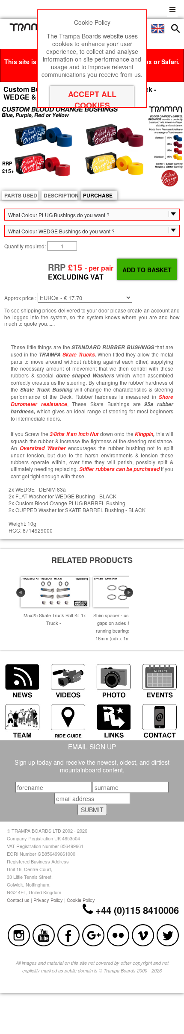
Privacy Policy (48, 899)
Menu (172, 8)
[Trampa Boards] (32, 29)
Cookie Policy (81, 899)
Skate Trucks (78, 354)
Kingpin (144, 434)
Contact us (18, 899)
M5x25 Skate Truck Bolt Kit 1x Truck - (55, 619)
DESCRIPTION (60, 195)
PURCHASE (98, 195)
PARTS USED (20, 195)
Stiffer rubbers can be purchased (119, 469)
